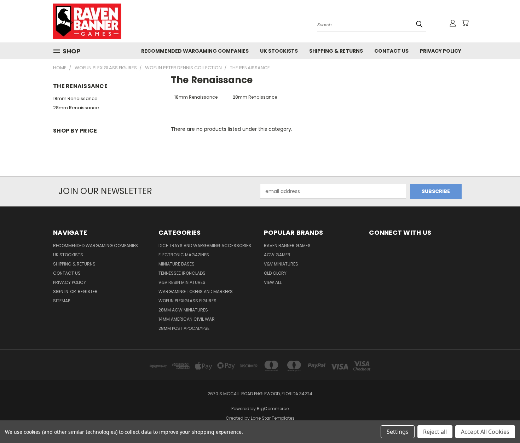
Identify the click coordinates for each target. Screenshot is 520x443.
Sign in (61, 291)
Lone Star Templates (273, 418)
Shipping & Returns (336, 50)
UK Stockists (279, 50)
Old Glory (275, 273)
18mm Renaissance (75, 98)
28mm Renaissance (76, 107)
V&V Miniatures (281, 264)
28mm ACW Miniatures (183, 310)
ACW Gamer (277, 255)
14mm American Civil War (186, 319)
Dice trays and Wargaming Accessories (204, 246)
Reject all (435, 432)
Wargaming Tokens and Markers (195, 291)
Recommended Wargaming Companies (195, 50)
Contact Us (391, 50)
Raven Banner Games (287, 246)
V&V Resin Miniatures (182, 282)
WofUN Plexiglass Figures (187, 301)
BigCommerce (273, 409)
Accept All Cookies (485, 432)
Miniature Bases (176, 264)
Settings (398, 432)
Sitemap (61, 301)
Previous (501, 421)
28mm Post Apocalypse (183, 328)
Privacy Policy (440, 50)
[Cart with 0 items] (465, 23)
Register (88, 291)
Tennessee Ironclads (182, 273)
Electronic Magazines (183, 255)
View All (273, 282)
